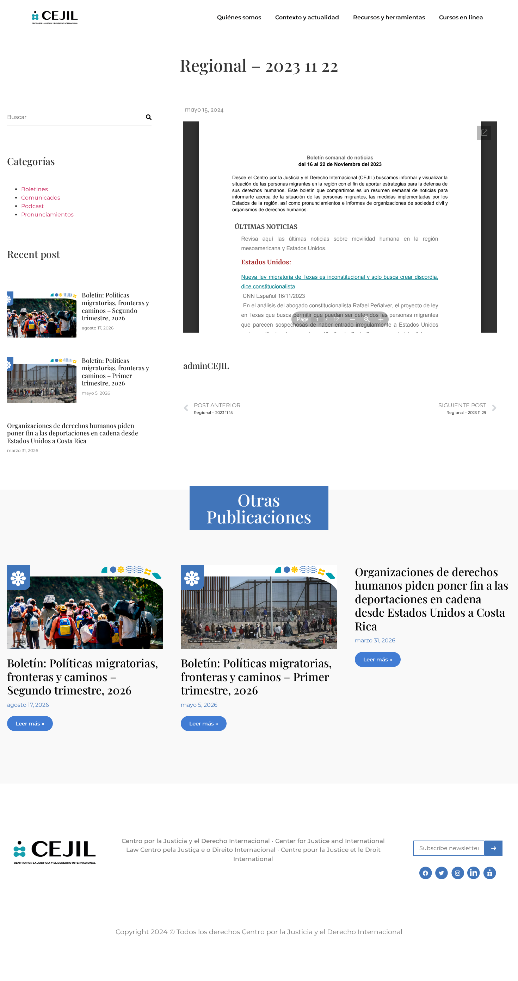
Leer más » (30, 723)
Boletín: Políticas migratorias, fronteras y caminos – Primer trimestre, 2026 (115, 372)
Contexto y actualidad (307, 17)
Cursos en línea (461, 17)
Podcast (32, 206)
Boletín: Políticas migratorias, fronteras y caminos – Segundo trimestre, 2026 (115, 306)
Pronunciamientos (47, 214)
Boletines (34, 189)
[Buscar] (143, 117)
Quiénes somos (239, 17)
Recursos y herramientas (389, 17)
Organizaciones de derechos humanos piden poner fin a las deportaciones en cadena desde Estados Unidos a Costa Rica (72, 433)
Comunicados (40, 197)
